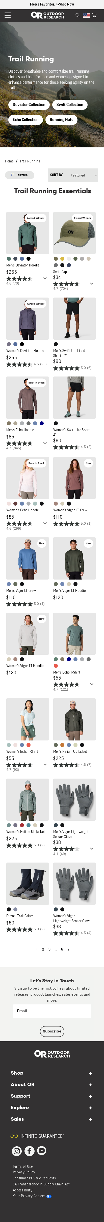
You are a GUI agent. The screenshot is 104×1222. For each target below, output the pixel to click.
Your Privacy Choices (29, 1196)
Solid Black (29, 259)
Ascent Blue (9, 584)
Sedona (62, 745)
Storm (29, 423)
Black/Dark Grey (62, 265)
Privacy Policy (24, 1172)
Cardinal (56, 666)
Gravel (9, 423)
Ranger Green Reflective (56, 259)
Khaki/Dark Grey (89, 259)
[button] (94, 14)
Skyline (35, 423)
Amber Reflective (62, 259)
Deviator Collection (29, 105)
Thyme (9, 825)
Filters (23, 175)
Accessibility (23, 1190)
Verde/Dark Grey (75, 259)
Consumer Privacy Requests (34, 1178)
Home (9, 161)
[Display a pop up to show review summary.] (46, 280)
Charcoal (56, 825)
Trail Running (30, 161)
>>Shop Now (65, 4)
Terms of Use (23, 1167)
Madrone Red (22, 825)
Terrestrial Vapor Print (15, 504)
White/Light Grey (69, 259)
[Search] (72, 14)
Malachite (56, 659)
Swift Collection (70, 105)
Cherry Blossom (9, 504)
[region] (52, 4)
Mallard (29, 825)
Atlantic (15, 259)
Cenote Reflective (69, 265)
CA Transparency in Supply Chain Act (41, 1184)
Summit (15, 909)
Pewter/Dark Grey (82, 259)
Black (56, 344)
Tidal (35, 504)
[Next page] (68, 950)
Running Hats (61, 120)
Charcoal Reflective (56, 265)
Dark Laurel (15, 584)
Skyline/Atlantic (22, 259)
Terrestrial (56, 504)
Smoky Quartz (9, 344)
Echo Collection (26, 120)
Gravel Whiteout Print (15, 423)
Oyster (62, 504)
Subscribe (52, 1031)
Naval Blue (42, 423)
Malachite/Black (9, 259)
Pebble (22, 423)
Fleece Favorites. (43, 4)
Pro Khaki (75, 745)
